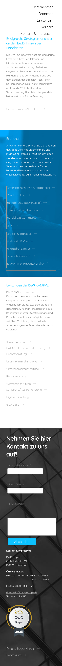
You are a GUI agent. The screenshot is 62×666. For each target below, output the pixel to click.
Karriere (47, 27)
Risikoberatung (16, 376)
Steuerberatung (16, 342)
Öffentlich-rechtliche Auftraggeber (28, 187)
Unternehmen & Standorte (23, 109)
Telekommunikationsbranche (25, 263)
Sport (10, 225)
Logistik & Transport (19, 233)
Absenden (21, 542)
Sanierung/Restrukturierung (24, 389)
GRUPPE (20, 5)
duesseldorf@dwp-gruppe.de (21, 592)
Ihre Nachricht (16, 503)
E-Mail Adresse (16, 484)
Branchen (46, 14)
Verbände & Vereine (20, 241)
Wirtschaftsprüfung (18, 384)
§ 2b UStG (12, 404)
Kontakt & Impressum (36, 34)
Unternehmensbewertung (22, 369)
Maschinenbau (16, 195)
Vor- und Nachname (19, 465)
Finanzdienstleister (18, 248)
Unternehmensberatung (21, 361)
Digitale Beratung (17, 397)
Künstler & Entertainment (23, 210)
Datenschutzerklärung (20, 648)
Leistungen (45, 20)
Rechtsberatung (16, 354)
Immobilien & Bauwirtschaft (24, 202)
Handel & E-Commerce (21, 217)
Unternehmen (42, 7)
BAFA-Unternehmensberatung (25, 348)
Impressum (13, 655)
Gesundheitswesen (18, 256)
